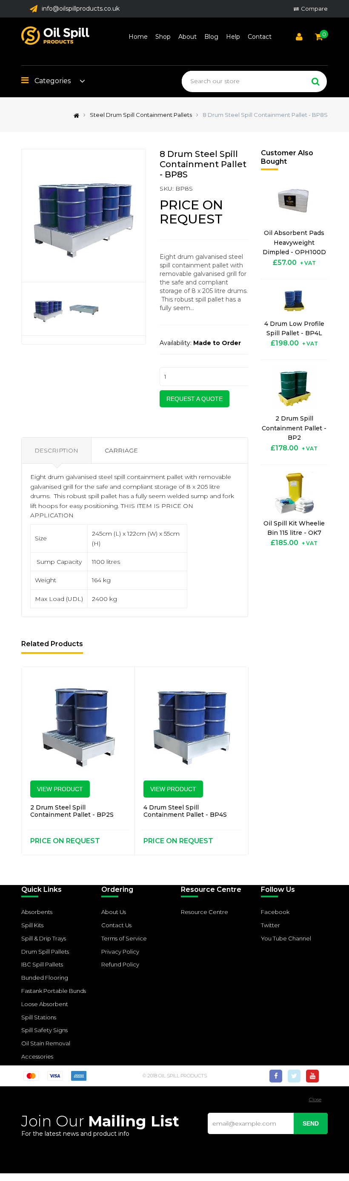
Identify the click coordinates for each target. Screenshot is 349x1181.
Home (138, 37)
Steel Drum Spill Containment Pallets (141, 114)
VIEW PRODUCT (60, 789)
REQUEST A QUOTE (194, 398)
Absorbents (36, 911)
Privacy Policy (120, 951)
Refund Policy (120, 964)
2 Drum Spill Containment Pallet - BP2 (294, 428)
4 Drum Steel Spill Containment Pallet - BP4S (185, 811)
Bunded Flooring (44, 977)
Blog (211, 37)
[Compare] (117, 684)
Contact (260, 37)
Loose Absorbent (44, 1004)
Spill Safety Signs (44, 1030)
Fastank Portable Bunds (53, 990)
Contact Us (116, 925)
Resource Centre (204, 911)
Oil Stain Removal (45, 1043)
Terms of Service (124, 938)
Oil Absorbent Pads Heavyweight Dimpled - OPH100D (294, 242)
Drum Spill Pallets (45, 951)
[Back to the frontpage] (74, 115)
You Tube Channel (286, 938)
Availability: (176, 343)
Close (315, 1099)
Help (233, 37)
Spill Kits (32, 925)
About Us (113, 911)
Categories (52, 81)
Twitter (270, 925)
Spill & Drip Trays (43, 938)
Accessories (37, 1056)
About (187, 37)
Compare (314, 8)
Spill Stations (38, 1017)
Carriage (121, 450)
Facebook (275, 911)
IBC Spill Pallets (42, 964)
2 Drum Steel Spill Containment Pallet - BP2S (72, 811)
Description (56, 450)
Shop (163, 37)
